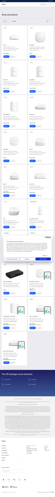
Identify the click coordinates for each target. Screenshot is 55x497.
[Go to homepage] (4, 4)
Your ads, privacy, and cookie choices (44, 492)
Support (46, 447)
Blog (45, 448)
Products (4, 445)
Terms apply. (40, 286)
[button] (49, 4)
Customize (27, 259)
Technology (4, 452)
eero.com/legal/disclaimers (37, 398)
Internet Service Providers (32, 448)
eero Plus (4, 448)
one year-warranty (43, 431)
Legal (3, 460)
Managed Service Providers (32, 450)
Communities (29, 453)
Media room (46, 450)
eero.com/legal (17, 418)
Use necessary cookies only (12, 259)
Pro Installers (29, 451)
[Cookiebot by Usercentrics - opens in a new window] (46, 237)
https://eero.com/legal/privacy (25, 251)
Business (28, 447)
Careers (3, 457)
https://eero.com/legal (14, 411)
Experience (4, 450)
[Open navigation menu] (52, 4)
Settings (44, 255)
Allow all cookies (43, 259)
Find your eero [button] (5, 455)
